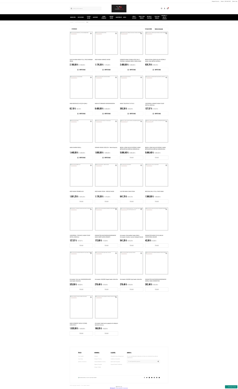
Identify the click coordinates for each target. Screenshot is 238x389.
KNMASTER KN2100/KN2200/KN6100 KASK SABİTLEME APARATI (105, 236)
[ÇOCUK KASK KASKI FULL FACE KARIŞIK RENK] (81, 43)
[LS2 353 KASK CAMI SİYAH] (131, 175)
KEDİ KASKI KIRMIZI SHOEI (102, 59)
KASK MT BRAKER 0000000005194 (105, 103)
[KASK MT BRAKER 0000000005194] (106, 87)
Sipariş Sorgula (98, 364)
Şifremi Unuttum (82, 361)
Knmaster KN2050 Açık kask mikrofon (131, 279)
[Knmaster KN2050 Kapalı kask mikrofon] (106, 263)
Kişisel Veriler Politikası (116, 364)
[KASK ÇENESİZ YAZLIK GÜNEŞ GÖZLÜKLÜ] (81, 307)
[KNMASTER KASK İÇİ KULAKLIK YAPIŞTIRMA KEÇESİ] (156, 219)
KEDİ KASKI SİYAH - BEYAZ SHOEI (104, 191)
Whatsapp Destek (232, 386)
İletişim (96, 356)
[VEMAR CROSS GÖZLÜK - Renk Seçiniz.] (106, 131)
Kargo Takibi (97, 367)
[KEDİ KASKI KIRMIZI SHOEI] (106, 43)
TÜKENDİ (132, 158)
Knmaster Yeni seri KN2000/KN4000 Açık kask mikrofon (80, 280)
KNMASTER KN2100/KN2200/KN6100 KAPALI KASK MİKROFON (155, 280)
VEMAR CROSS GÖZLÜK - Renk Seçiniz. (106, 147)
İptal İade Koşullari (115, 361)
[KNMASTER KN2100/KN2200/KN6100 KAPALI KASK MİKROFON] (156, 263)
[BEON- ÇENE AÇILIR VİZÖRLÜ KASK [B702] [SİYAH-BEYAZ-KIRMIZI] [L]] (131, 131)
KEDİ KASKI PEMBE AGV (77, 191)
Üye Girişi (80, 359)
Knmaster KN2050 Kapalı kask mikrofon (106, 279)
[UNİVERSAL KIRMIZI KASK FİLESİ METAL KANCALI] (156, 87)
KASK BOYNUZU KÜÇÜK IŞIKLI (78, 103)
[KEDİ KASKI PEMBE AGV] (81, 175)
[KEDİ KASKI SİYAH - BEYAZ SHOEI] (106, 175)
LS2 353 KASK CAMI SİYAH (127, 191)
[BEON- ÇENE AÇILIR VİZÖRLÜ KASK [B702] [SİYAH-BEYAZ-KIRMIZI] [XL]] (156, 131)
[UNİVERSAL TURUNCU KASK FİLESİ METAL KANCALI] (81, 219)
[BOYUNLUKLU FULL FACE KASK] (156, 175)
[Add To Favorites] (91, 33)
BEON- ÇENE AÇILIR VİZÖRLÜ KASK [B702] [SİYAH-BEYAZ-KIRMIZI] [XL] (155, 148)
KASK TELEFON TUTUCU (127, 103)
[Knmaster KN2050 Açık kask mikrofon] (131, 263)
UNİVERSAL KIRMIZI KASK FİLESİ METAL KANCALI (154, 104)
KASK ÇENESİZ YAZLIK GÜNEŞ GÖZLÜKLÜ (78, 324)
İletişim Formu (98, 359)
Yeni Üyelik (81, 356)
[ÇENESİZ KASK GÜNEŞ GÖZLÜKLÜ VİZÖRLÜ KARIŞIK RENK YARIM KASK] (131, 43)
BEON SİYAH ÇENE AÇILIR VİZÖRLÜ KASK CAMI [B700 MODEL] (155, 60)
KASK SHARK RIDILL (75, 147)
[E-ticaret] (118, 388)
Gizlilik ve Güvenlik (115, 359)
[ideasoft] (112, 388)
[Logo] (119, 8)
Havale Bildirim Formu (100, 361)
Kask (87, 22)
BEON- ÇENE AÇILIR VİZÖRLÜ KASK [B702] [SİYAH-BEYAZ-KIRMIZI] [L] (130, 148)
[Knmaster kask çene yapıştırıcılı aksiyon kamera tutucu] (106, 307)
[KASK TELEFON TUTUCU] (131, 87)
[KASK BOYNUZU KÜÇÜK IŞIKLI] (81, 87)
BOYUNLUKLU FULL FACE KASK (154, 191)
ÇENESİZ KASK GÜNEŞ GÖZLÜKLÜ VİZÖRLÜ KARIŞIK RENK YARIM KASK (130, 60)
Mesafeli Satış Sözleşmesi (117, 356)
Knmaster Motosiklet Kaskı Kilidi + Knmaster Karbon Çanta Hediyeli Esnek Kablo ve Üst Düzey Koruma (131, 236)
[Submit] (158, 361)
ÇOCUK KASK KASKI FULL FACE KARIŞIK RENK (81, 60)
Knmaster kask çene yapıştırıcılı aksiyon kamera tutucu (106, 324)
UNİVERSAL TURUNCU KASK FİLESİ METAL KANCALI (80, 236)
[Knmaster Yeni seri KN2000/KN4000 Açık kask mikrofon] (81, 263)
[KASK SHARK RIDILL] (81, 131)
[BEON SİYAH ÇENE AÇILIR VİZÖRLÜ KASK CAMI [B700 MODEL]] (156, 43)
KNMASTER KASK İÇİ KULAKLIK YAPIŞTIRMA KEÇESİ (154, 236)
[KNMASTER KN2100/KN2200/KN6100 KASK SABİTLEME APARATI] (106, 219)
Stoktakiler (74, 29)
